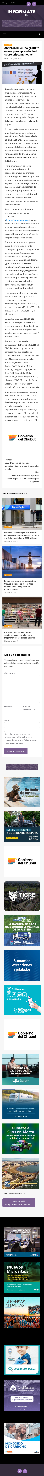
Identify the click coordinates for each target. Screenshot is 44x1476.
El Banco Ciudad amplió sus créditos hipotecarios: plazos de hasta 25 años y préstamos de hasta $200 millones (21, 535)
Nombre (8, 706)
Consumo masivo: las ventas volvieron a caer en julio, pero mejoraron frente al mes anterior (19, 635)
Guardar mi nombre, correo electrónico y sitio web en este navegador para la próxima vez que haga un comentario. (21, 738)
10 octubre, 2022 (11, 59)
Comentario (10, 673)
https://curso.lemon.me (17, 220)
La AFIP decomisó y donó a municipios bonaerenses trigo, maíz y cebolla (22, 464)
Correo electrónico (29, 708)
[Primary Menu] (4, 34)
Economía (8, 45)
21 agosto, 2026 (11, 541)
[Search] (38, 34)
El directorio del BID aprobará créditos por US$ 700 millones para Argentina (23, 477)
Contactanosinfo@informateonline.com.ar (19, 1202)
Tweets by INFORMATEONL (14, 1193)
